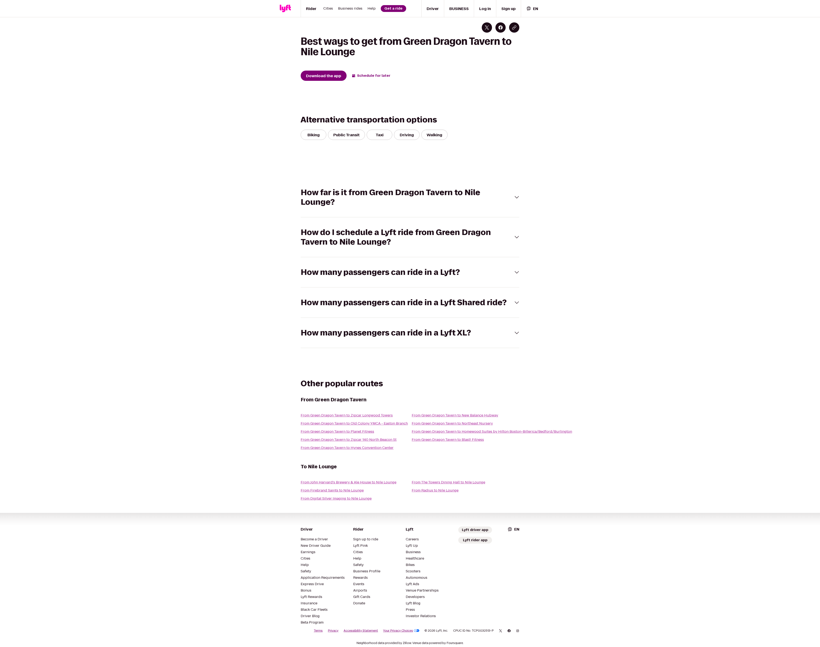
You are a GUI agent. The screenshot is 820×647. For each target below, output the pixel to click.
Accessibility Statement (361, 630)
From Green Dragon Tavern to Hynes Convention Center (347, 447)
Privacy (333, 630)
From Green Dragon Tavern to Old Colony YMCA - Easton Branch (354, 423)
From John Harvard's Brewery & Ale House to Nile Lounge (348, 482)
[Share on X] (487, 27)
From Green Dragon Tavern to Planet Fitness (337, 431)
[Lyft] (285, 8)
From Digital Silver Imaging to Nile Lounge (336, 498)
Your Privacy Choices (398, 630)
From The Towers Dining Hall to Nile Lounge (448, 482)
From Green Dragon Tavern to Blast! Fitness (448, 439)
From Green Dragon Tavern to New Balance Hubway (455, 415)
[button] (410, 197)
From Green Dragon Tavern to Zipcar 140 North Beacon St (349, 439)
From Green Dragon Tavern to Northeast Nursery (452, 423)
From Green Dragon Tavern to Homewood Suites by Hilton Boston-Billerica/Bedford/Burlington (492, 431)
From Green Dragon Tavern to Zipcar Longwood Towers (347, 415)
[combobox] (532, 8)
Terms (318, 630)
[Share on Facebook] (500, 27)
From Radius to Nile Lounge (435, 490)
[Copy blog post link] (514, 27)
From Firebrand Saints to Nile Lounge (332, 490)
